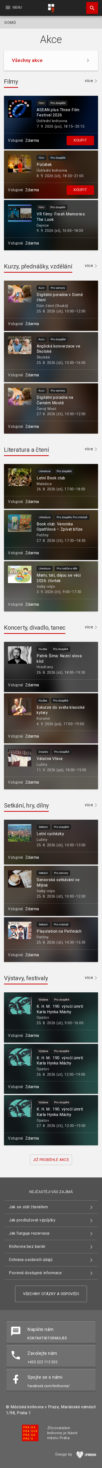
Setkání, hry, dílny (26, 805)
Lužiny (42, 764)
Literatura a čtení (26, 449)
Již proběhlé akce (51, 1160)
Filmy (11, 81)
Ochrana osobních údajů (30, 1259)
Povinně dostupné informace (35, 1272)
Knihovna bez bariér (27, 1246)
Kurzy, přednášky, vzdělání (38, 266)
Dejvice (43, 225)
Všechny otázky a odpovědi (51, 1294)
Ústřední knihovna (52, 121)
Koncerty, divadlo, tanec (34, 627)
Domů (10, 22)
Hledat (90, 8)
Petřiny (43, 535)
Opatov (43, 1017)
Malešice (44, 484)
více (89, 80)
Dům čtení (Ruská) (52, 306)
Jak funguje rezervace (29, 1233)
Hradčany (45, 667)
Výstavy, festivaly (26, 978)
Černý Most (46, 409)
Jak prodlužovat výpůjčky (32, 1220)
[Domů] (51, 8)
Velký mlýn (46, 587)
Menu (13, 7)
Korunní (43, 718)
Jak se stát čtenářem (28, 1207)
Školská (43, 357)
